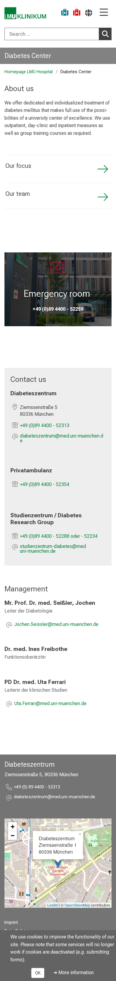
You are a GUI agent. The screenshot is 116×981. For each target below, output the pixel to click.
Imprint (11, 922)
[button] (63, 438)
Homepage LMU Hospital (28, 71)
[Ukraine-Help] (64, 13)
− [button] (13, 835)
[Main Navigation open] (104, 13)
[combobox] (58, 34)
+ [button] (13, 826)
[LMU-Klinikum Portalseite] (25, 13)
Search (105, 34)
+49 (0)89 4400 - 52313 (44, 425)
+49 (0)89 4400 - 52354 (44, 484)
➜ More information (73, 972)
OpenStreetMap (77, 904)
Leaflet (52, 904)
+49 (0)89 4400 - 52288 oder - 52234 (59, 536)
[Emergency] (76, 13)
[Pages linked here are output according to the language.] (88, 13)
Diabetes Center (27, 56)
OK (37, 973)
